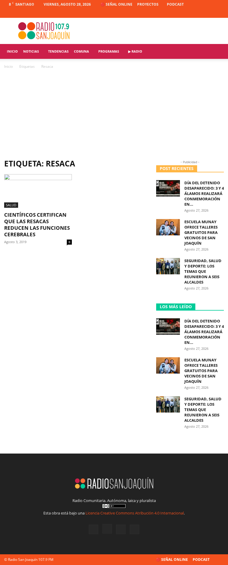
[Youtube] (219, 13)
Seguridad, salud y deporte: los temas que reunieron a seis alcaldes (202, 271)
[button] (217, 51)
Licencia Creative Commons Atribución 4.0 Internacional (135, 513)
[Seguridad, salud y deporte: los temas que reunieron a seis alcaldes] (168, 266)
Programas (108, 51)
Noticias (31, 51)
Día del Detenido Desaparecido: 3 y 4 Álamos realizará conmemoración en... (204, 193)
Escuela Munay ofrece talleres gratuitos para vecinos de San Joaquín (201, 232)
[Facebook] (190, 13)
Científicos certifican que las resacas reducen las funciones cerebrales (37, 224)
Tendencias (58, 51)
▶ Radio (135, 51)
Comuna (81, 51)
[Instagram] (199, 13)
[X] (209, 13)
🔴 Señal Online (116, 4)
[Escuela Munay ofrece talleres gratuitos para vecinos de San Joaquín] (168, 227)
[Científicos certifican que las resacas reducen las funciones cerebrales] (38, 191)
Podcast (175, 4)
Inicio (12, 51)
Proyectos (148, 4)
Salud (11, 205)
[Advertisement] (114, 114)
